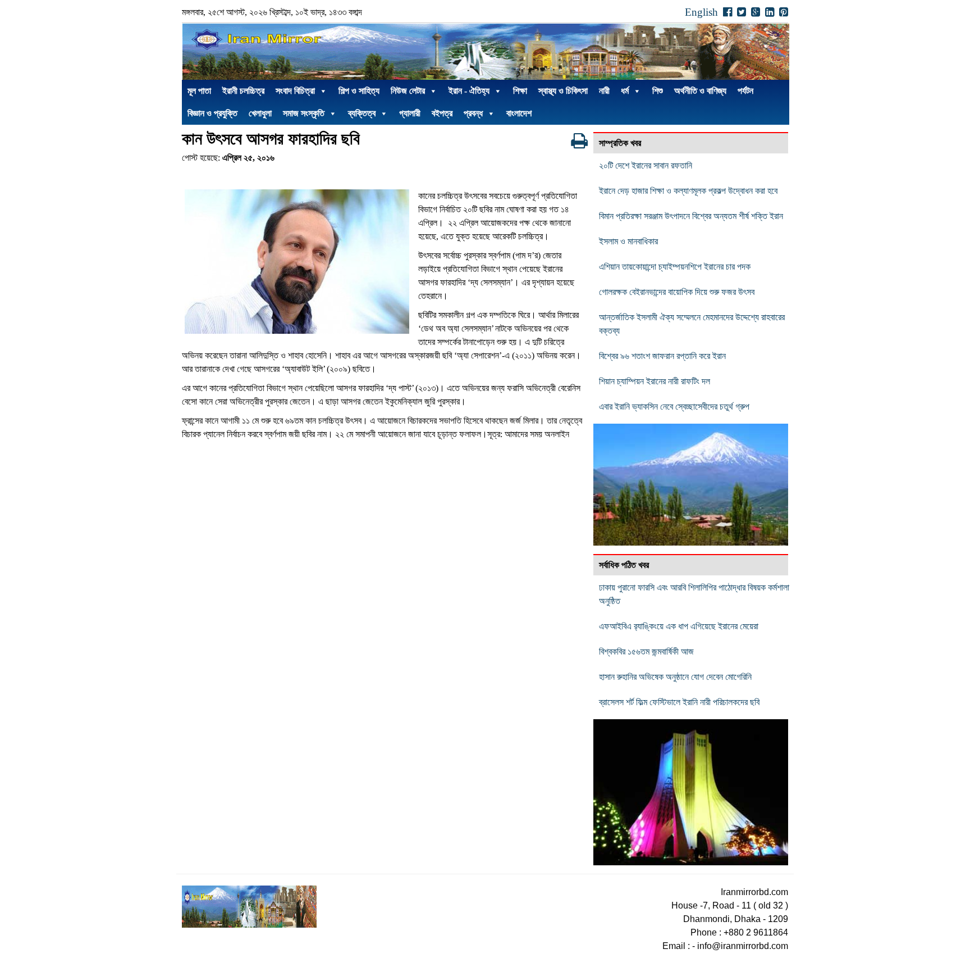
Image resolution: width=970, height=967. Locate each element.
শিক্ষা (520, 91)
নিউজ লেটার (408, 91)
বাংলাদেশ (519, 113)
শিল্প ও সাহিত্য (358, 91)
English (701, 12)
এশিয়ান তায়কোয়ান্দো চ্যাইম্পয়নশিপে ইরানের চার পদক (675, 266)
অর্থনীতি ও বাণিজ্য (700, 91)
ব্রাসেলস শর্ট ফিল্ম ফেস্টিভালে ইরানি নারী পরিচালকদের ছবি (679, 702)
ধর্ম (625, 91)
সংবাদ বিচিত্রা (295, 91)
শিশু (657, 91)
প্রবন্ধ (473, 113)
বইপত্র (442, 113)
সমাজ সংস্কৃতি (303, 113)
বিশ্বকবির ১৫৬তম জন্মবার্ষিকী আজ (646, 651)
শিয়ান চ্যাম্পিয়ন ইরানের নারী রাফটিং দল (654, 381)
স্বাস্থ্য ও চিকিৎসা (563, 91)
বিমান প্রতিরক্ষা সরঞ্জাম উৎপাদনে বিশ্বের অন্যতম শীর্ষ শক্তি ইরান (691, 216)
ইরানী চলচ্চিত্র (243, 91)
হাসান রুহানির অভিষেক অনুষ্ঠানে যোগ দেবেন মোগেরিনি (675, 677)
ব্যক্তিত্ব (362, 113)
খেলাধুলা (260, 113)
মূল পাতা (199, 91)
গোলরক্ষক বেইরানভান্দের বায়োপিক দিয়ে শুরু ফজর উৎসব (676, 292)
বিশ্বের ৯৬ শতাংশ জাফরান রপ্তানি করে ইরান (662, 356)
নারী (604, 91)
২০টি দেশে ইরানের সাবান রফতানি (645, 165)
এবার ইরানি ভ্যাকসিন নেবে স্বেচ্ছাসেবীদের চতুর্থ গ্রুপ (674, 406)
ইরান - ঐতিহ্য (469, 91)
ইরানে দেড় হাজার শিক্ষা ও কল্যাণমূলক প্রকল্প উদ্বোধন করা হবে (688, 191)
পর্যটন (745, 91)
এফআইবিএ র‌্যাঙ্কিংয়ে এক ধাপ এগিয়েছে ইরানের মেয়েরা (678, 626)
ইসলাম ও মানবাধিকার (628, 241)
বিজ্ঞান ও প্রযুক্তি (212, 113)
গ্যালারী (409, 113)
